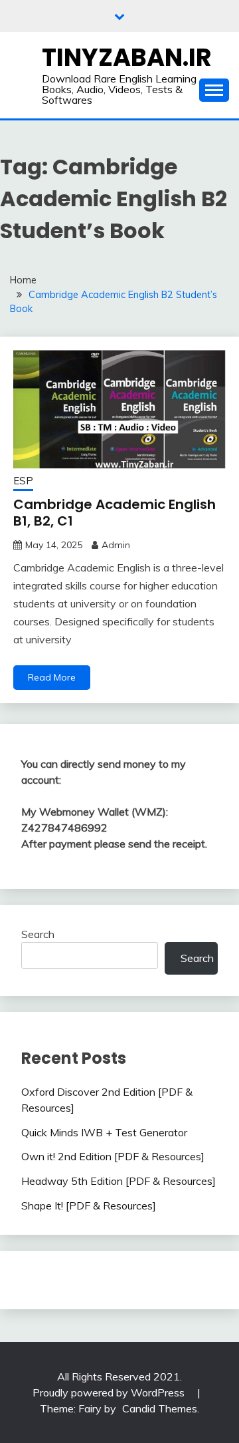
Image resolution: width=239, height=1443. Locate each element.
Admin (116, 545)
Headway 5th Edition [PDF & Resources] (118, 1181)
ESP (23, 480)
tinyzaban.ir (127, 57)
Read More (52, 677)
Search (37, 934)
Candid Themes (159, 1408)
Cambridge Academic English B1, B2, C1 (114, 512)
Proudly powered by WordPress (110, 1392)
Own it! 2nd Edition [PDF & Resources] (112, 1156)
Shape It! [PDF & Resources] (88, 1205)
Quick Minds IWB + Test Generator (104, 1132)
